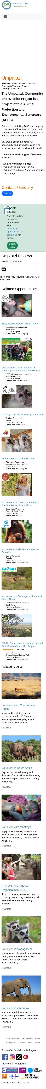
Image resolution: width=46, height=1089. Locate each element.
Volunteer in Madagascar (17, 949)
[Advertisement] (23, 44)
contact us (12, 235)
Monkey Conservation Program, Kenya (23, 414)
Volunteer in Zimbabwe (16, 1008)
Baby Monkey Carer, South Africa (20, 323)
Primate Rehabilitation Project (18, 458)
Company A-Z (11, 1043)
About (8, 1039)
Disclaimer (16, 1039)
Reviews (5, 261)
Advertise (22, 1043)
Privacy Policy (27, 1039)
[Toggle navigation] (5, 16)
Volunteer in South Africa (17, 768)
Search (37, 1039)
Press (30, 1043)
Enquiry (7, 193)
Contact (37, 1043)
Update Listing (12, 245)
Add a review (17, 261)
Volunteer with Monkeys (16, 827)
